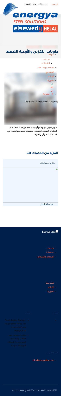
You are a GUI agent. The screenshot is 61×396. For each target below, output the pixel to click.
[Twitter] (10, 371)
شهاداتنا (50, 252)
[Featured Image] (30, 185)
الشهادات (45, 63)
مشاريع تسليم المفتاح (47, 163)
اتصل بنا (50, 80)
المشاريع (50, 72)
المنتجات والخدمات (45, 67)
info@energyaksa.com (43, 360)
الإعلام (51, 76)
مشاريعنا (50, 283)
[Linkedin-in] (5, 371)
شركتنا (51, 54)
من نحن (46, 59)
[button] (47, 204)
